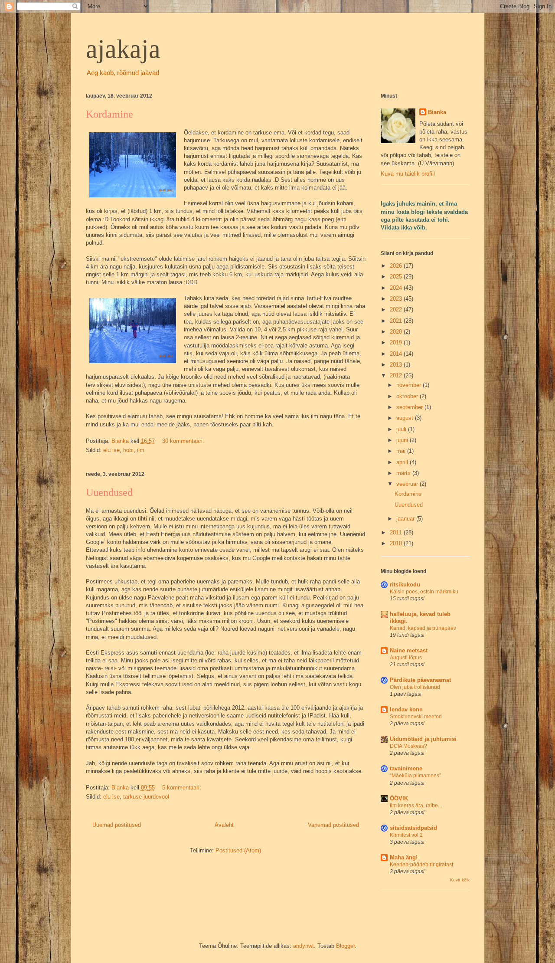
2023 (397, 298)
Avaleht (224, 825)
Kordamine (109, 114)
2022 (397, 309)
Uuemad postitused (116, 825)
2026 (397, 265)
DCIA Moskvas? (408, 746)
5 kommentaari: (182, 787)
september (410, 407)
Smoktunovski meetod (416, 717)
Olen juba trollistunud (415, 687)
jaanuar (406, 518)
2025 (397, 276)
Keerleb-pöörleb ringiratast (421, 864)
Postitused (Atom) (238, 850)
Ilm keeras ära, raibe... (416, 805)
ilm (140, 450)
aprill (403, 462)
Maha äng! (404, 857)
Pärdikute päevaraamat (420, 680)
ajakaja (123, 49)
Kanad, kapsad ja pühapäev (423, 628)
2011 (397, 532)
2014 (397, 353)
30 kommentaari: (184, 441)
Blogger (345, 946)
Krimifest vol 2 (406, 835)
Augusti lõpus (406, 658)
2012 (397, 375)
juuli (402, 429)
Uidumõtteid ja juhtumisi (423, 739)
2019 (397, 342)
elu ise (111, 450)
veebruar (408, 484)
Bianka (437, 112)
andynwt (303, 946)
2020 (397, 331)
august (405, 418)
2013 (397, 364)
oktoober (408, 396)
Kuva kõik (460, 880)
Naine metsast (409, 650)
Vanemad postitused (333, 825)
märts (404, 473)
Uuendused (109, 492)
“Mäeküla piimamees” (415, 776)
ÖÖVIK (399, 798)
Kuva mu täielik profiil (408, 173)
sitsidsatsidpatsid (413, 828)
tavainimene (406, 768)
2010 (397, 543)
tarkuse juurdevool (146, 796)
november (409, 385)
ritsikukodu (405, 584)
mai (401, 451)
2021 (397, 321)
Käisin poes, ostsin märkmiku (424, 592)
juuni (403, 440)
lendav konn (406, 709)
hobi (128, 450)
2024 (397, 288)
